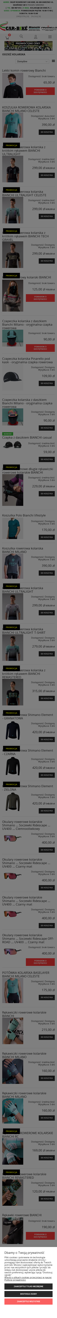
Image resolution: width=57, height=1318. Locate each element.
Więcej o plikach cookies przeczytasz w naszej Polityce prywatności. (27, 1279)
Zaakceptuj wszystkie (28, 1301)
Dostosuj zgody (28, 1294)
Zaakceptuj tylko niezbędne (28, 1286)
